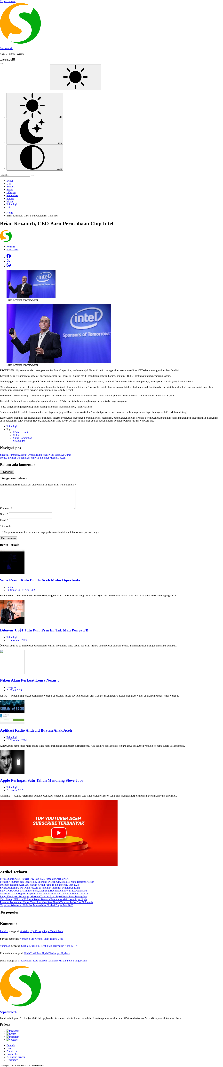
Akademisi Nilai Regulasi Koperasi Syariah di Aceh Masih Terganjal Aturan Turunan (44, 893)
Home (10, 212)
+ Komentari (7, 472)
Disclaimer (12, 1060)
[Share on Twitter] (8, 261)
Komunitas (12, 195)
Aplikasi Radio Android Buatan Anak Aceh (36, 730)
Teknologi (12, 204)
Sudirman (5, 945)
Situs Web (5, 526)
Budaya (11, 186)
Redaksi (4, 931)
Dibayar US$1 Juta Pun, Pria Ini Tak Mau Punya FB (44, 630)
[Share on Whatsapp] (9, 266)
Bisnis (10, 189)
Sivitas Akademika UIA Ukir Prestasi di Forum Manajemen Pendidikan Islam (40, 887)
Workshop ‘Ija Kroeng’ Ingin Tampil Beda (41, 931)
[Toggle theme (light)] (75, 77)
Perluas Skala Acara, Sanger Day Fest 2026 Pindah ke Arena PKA (34, 878)
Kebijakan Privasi (16, 1057)
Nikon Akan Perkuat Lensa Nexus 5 (29, 680)
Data (9, 183)
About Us (12, 1051)
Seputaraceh (6, 48)
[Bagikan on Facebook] (9, 257)
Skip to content (8, 1)
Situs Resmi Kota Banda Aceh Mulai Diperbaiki (40, 580)
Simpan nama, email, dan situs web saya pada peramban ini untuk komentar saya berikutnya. (51, 532)
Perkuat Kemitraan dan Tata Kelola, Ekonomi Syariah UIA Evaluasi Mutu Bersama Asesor (47, 881)
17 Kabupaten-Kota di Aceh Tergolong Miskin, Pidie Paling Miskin (52, 960)
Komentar (6, 508)
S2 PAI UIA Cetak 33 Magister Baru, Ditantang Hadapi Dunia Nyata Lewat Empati (43, 890)
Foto (9, 207)
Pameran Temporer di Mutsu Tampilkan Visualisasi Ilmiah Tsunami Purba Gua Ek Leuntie (46, 902)
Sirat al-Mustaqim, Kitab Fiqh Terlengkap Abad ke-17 (49, 945)
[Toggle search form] (1, 63)
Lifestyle (11, 192)
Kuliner (10, 198)
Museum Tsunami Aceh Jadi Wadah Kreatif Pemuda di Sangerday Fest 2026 (39, 884)
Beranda (11, 1045)
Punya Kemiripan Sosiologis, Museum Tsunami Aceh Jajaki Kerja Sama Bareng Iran (43, 896)
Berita (10, 180)
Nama (4, 514)
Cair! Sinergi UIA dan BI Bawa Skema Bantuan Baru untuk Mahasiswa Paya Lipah (43, 899)
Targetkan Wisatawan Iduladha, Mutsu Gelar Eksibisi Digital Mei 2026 (36, 905)
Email (4, 520)
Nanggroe (12, 687)
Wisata (10, 201)
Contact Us (12, 1054)
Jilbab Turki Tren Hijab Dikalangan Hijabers (47, 953)
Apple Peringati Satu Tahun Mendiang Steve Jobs (41, 780)
